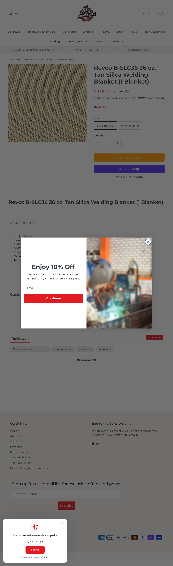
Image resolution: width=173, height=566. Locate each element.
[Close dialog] (148, 242)
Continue (53, 298)
